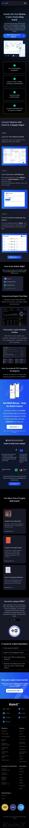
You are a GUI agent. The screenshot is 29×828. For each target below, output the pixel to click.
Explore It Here (8, 561)
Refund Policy (22, 746)
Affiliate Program (5, 760)
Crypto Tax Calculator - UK (5, 773)
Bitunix (20, 774)
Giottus (20, 777)
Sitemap (21, 758)
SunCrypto (21, 771)
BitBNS (20, 780)
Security (21, 733)
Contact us (4, 795)
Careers (21, 756)
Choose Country (23, 761)
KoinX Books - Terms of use (22, 743)
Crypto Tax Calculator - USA (5, 783)
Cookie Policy (22, 749)
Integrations (4, 731)
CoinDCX (21, 769)
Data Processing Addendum (23, 752)
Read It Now (8, 587)
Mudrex (21, 788)
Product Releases (6, 736)
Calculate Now (8, 531)
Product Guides (5, 733)
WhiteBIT (21, 783)
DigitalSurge (22, 785)
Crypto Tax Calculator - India (5, 769)
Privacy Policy (22, 736)
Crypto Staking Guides (5, 756)
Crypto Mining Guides (5, 752)
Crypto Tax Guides (4, 740)
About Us (21, 731)
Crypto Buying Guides (5, 748)
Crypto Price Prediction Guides (6, 744)
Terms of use (22, 739)
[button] (25, 3)
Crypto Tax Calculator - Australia (4, 778)
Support (3, 798)
